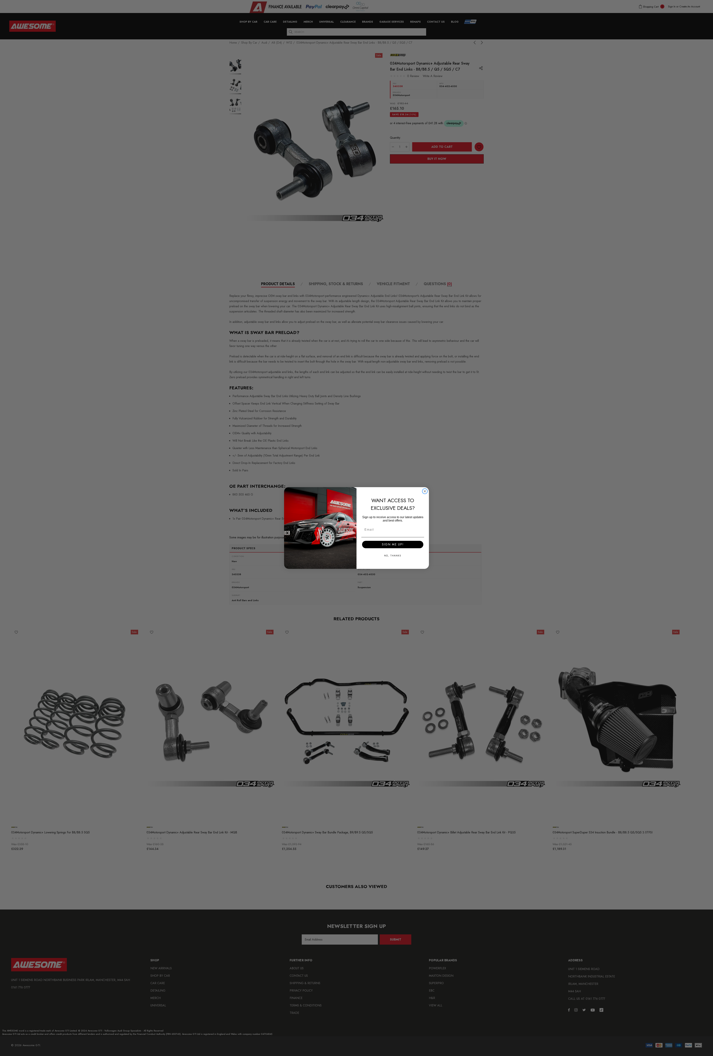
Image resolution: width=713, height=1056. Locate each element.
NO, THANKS (392, 555)
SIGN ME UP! (393, 544)
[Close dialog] (425, 491)
